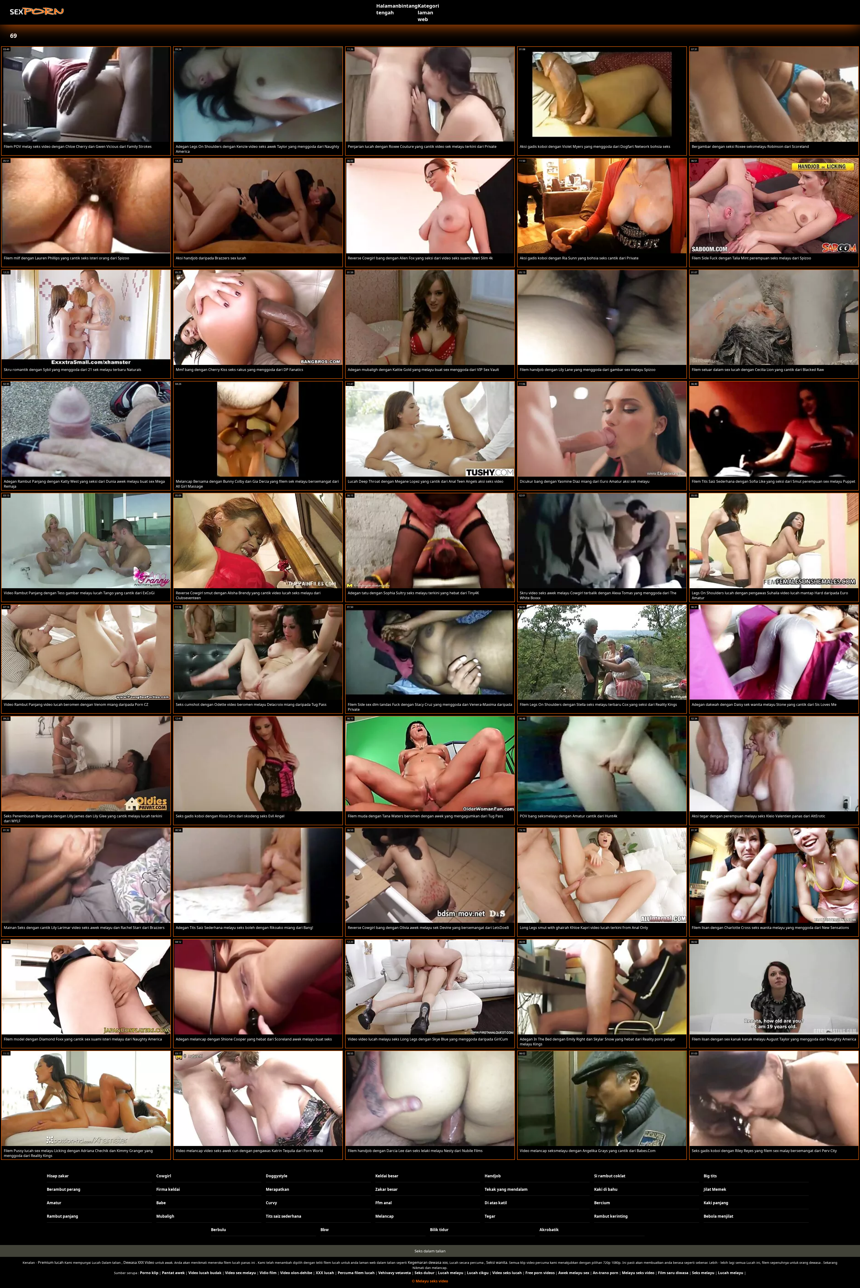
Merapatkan (277, 1189)
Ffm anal (383, 1202)
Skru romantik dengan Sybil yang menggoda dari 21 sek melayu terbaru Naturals (72, 369)
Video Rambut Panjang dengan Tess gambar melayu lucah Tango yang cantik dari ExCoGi (79, 592)
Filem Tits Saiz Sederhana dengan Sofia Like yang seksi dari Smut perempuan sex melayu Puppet (773, 481)
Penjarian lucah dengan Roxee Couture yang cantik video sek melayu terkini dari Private (422, 146)
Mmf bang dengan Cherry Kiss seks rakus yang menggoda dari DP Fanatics (239, 369)
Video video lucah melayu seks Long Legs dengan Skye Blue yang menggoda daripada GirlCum (428, 1039)
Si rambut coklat (609, 1175)
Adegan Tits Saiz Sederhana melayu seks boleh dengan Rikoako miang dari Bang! (244, 927)
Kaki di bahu (605, 1189)
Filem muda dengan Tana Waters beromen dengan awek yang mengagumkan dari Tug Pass (425, 816)
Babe (161, 1202)
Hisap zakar (58, 1175)
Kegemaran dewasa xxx (428, 1262)
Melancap (384, 1216)
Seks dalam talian (430, 1251)
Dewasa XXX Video (138, 1262)
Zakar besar (386, 1189)
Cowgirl (163, 1175)
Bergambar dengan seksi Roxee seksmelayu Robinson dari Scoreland (750, 146)
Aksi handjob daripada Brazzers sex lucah (211, 258)
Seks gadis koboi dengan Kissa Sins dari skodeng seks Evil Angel (230, 816)
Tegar (490, 1216)
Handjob (493, 1175)
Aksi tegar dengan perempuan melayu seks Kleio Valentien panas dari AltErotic (758, 816)
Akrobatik (549, 1229)
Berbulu (218, 1229)
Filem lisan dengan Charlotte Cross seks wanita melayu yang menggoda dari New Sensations (770, 927)
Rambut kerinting (611, 1216)
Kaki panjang (716, 1202)
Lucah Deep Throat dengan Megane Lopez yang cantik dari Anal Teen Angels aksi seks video (425, 481)
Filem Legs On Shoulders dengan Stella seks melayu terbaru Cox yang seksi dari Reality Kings (598, 704)
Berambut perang (63, 1189)
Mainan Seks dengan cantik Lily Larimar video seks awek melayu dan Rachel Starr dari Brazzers (84, 927)
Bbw (324, 1229)
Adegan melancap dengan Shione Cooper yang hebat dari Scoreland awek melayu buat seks (254, 1039)
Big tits (710, 1175)
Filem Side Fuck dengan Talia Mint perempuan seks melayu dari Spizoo (751, 258)
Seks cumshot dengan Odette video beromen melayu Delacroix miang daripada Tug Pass (251, 704)
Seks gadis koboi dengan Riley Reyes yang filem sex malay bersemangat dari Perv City (764, 1150)
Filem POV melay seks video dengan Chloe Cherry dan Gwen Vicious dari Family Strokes (78, 146)
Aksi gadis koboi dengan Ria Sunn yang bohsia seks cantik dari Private (579, 258)
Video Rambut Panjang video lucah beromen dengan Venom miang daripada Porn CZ (76, 704)
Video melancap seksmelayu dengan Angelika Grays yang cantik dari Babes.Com (588, 1150)
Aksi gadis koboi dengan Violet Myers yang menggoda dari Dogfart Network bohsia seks (595, 146)
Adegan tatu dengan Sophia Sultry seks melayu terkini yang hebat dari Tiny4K (413, 592)
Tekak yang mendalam (506, 1189)
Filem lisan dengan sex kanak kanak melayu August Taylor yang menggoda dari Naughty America (774, 1039)
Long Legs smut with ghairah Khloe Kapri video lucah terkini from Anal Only (584, 927)
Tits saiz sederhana (283, 1216)
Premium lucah (51, 1262)
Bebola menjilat (718, 1216)
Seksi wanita (496, 1262)
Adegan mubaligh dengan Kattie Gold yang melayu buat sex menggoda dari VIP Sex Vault (423, 369)
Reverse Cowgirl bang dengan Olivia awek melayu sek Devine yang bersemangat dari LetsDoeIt (428, 927)
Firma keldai (168, 1189)
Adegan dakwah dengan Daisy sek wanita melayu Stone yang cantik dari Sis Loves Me (764, 704)
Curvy (271, 1202)
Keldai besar (386, 1175)
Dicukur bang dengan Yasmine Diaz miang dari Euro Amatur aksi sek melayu (584, 481)
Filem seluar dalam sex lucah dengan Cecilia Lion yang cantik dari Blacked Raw (758, 369)
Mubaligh (165, 1216)
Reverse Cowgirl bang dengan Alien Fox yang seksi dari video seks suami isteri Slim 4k (420, 258)
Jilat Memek (715, 1189)
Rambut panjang (62, 1216)
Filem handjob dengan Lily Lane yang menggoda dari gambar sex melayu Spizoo (588, 369)
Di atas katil (496, 1202)
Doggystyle (276, 1175)
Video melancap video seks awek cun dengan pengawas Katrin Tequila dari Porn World (249, 1150)
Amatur (54, 1202)
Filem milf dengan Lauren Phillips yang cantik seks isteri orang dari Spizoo (66, 258)
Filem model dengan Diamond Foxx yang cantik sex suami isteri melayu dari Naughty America (83, 1039)
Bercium (602, 1202)
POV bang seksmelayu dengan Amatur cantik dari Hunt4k (568, 816)
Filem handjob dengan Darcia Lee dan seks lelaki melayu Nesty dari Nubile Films (415, 1150)
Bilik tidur (439, 1229)
